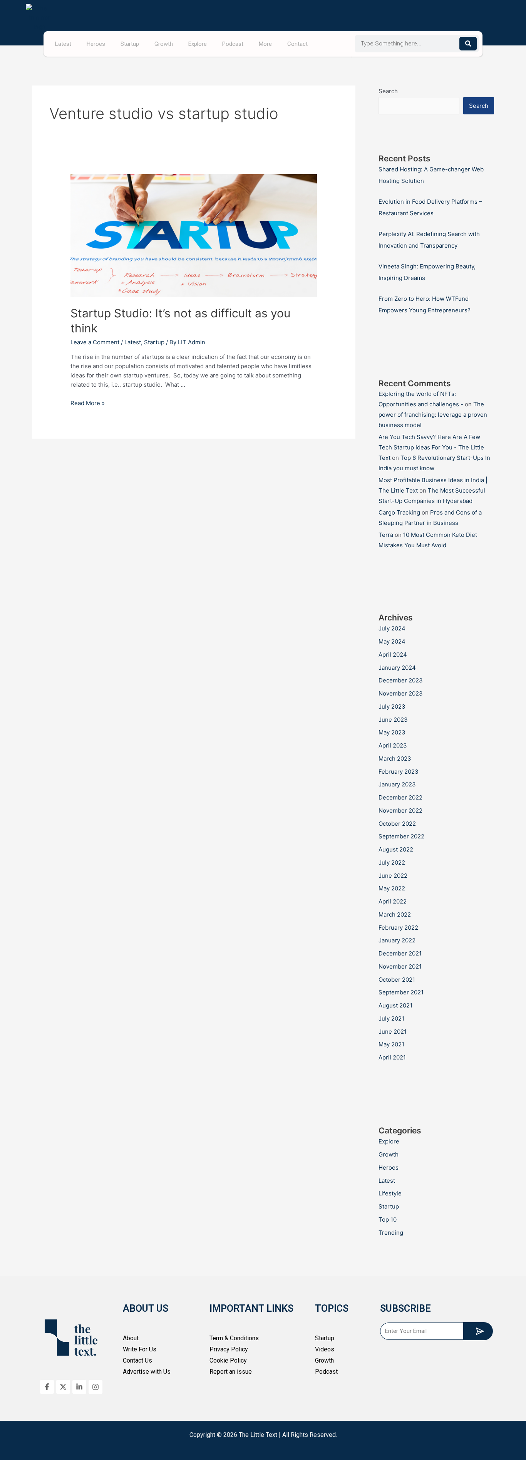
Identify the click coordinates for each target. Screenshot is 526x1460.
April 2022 (393, 901)
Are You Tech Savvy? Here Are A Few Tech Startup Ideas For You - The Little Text (431, 447)
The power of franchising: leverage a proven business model (433, 415)
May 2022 (392, 888)
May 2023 (392, 732)
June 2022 (393, 875)
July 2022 (392, 862)
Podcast (232, 43)
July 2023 (392, 706)
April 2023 (393, 745)
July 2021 (391, 1018)
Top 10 (388, 1219)
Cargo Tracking (399, 512)
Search (388, 91)
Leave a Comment (94, 342)
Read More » (87, 403)
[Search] (468, 43)
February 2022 (398, 927)
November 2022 (400, 810)
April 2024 (393, 654)
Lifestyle (390, 1193)
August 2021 (395, 1005)
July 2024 (392, 628)
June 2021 (393, 1031)
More (265, 43)
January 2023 (397, 784)
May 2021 (391, 1044)
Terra (386, 534)
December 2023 (401, 680)
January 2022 (397, 940)
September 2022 (401, 836)
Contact (297, 43)
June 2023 (393, 719)
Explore (197, 43)
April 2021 (392, 1057)
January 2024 (397, 667)
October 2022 (397, 823)
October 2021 (397, 979)
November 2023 (401, 693)
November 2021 (400, 966)
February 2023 (399, 771)
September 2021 (401, 992)
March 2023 (395, 758)
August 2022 (396, 849)
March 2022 (395, 914)
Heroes (96, 43)
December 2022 (400, 797)
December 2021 (400, 953)
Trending (391, 1232)
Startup (130, 43)
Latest (63, 43)
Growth (163, 43)
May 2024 (392, 641)
